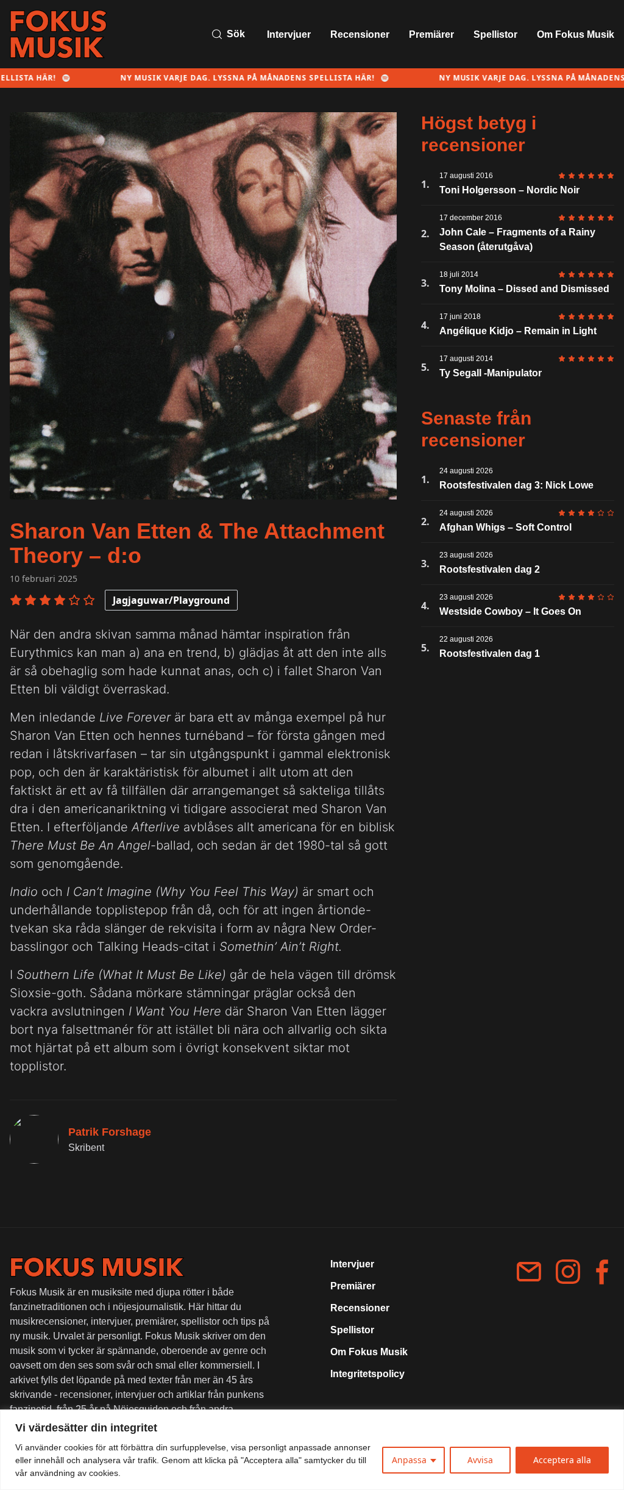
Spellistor (495, 34)
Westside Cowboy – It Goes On (510, 611)
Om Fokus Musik (575, 34)
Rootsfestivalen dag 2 (489, 569)
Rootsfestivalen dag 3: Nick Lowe (516, 485)
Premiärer (431, 34)
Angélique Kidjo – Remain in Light (518, 331)
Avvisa (480, 1460)
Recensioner (359, 34)
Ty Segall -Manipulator (490, 373)
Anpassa (409, 1460)
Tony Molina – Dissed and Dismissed (524, 289)
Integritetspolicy (367, 1374)
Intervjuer (289, 34)
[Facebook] (602, 1271)
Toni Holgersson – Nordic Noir (509, 190)
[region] (312, 1449)
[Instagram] (568, 1271)
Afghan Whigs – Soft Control (505, 527)
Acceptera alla (562, 1460)
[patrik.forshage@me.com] (529, 1271)
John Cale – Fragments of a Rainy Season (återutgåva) (517, 239)
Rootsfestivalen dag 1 (489, 653)
